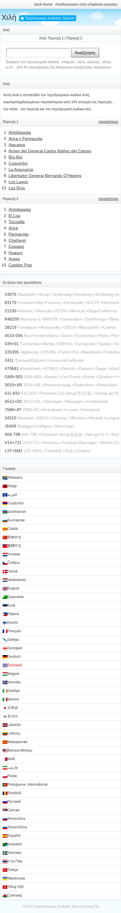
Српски (13, 810)
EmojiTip (92, 906)
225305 (12, 352)
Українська (16, 878)
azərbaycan (16, 512)
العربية (12, 495)
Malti (11, 759)
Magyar (13, 674)
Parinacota (18, 234)
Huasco (16, 252)
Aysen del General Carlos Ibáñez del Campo (50, 150)
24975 (10, 294)
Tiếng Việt (15, 887)
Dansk (12, 571)
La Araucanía (21, 169)
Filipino (13, 614)
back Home (43, 4)
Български (16, 520)
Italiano (13, 699)
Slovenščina (17, 827)
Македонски (17, 742)
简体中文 (14, 537)
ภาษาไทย (14, 861)
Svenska (14, 853)
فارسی (12, 767)
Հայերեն (15, 503)
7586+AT (13, 409)
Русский (14, 801)
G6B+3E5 (14, 376)
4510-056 (14, 335)
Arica (13, 228)
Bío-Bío (15, 157)
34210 (10, 417)
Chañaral (17, 240)
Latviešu (14, 725)
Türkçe (12, 870)
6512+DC (13, 401)
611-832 (12, 393)
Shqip (12, 486)
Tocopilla (17, 221)
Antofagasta (20, 132)
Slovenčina (16, 819)
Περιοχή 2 (74, 38)
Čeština (13, 563)
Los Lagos (18, 181)
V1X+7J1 (13, 442)
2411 (9, 360)
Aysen (14, 258)
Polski (12, 776)
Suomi (12, 622)
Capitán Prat (20, 265)
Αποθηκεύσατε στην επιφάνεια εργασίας (86, 4)
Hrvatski (13, 554)
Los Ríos (17, 188)
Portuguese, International (27, 784)
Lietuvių (13, 733)
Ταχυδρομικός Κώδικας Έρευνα (50, 18)
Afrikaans (14, 477)
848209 (12, 319)
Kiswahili (14, 844)
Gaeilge (13, 691)
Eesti (11, 605)
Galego (13, 639)
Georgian (14, 648)
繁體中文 (14, 546)
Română (14, 793)
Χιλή (8, 17)
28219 (10, 327)
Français (14, 631)
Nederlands (16, 580)
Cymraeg (14, 895)
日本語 (12, 708)
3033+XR (13, 385)
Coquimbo (18, 163)
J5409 (10, 426)
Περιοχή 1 (56, 38)
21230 (10, 310)
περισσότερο (108, 122)
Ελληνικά (14, 665)
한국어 (12, 716)
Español (14, 836)
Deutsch (14, 657)
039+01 (12, 343)
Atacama (17, 144)
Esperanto (15, 597)
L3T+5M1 (14, 450)
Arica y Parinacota (25, 138)
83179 (10, 302)
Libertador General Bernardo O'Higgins (45, 175)
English (13, 588)
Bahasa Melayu (19, 750)
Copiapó (16, 246)
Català (12, 529)
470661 (12, 368)
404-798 (12, 434)
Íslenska (14, 682)
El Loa (14, 215)
